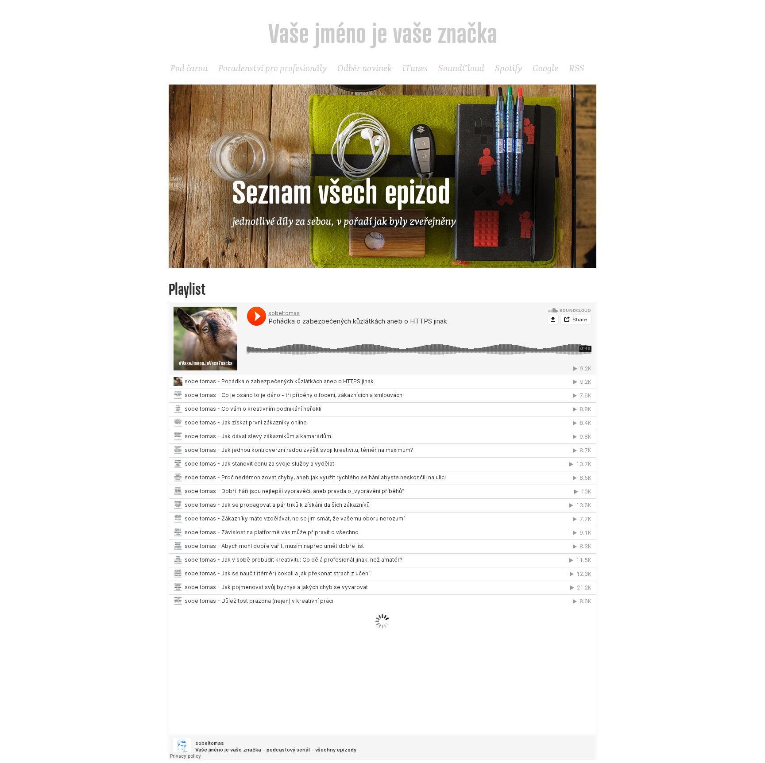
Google (545, 68)
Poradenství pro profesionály (272, 68)
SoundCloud (461, 68)
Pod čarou (189, 68)
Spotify (508, 68)
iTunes (415, 68)
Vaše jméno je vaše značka (382, 32)
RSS (576, 68)
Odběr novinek (364, 68)
